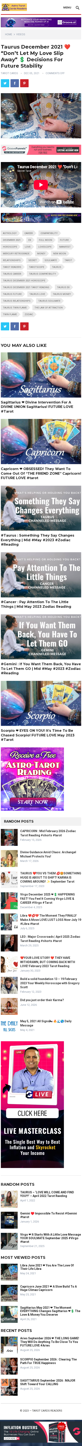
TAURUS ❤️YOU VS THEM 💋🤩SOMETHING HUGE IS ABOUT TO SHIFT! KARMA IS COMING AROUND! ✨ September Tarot (50, 877)
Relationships (12, 260)
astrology (10, 233)
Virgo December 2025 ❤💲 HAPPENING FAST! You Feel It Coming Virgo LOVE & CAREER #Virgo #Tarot (47, 898)
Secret (32, 260)
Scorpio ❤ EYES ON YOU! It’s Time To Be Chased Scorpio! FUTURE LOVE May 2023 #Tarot (37, 735)
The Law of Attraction (48, 307)
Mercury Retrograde (16, 253)
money (41, 253)
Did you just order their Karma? (42, 1000)
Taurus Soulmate (49, 301)
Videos (20, 34)
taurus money (62, 294)
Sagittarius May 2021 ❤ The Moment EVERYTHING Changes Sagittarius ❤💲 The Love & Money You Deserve (50, 1311)
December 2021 (12, 240)
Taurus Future (12, 294)
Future (64, 240)
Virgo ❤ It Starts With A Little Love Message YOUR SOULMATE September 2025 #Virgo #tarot (50, 1238)
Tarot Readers (12, 267)
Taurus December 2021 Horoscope (24, 280)
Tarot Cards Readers (47, 1410)
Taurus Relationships (16, 301)
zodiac (29, 314)
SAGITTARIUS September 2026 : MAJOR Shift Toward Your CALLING (47, 1382)
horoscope (10, 246)
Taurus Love (37, 294)
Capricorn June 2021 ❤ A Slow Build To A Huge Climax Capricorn (48, 1288)
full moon (45, 240)
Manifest (65, 246)
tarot (68, 260)
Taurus (56, 267)
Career (28, 233)
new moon (59, 253)
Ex (29, 240)
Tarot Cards (9, 73)
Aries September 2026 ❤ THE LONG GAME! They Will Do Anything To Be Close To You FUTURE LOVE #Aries (49, 1342)
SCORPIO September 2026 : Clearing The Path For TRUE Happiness (48, 1361)
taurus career (12, 274)
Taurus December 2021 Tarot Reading (26, 287)
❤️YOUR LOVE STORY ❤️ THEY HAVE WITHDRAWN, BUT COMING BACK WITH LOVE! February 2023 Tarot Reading (47, 962)
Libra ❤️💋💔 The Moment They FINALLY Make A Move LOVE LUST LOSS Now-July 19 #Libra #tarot (50, 919)
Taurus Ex (63, 287)
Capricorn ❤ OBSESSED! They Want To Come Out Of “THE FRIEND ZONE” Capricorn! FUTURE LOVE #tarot (41, 473)
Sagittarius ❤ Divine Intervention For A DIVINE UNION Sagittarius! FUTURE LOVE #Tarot (37, 406)
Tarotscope (36, 267)
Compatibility (49, 233)
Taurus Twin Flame (15, 307)
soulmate (51, 260)
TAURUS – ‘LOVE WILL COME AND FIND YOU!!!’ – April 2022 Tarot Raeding (47, 1194)
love (27, 246)
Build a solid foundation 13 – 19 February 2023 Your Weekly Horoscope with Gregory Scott (49, 983)
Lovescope (45, 246)
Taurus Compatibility (42, 274)
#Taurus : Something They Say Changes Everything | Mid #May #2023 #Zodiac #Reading (37, 540)
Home (8, 34)
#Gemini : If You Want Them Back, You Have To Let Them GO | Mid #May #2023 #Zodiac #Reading (41, 668)
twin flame (10, 314)
